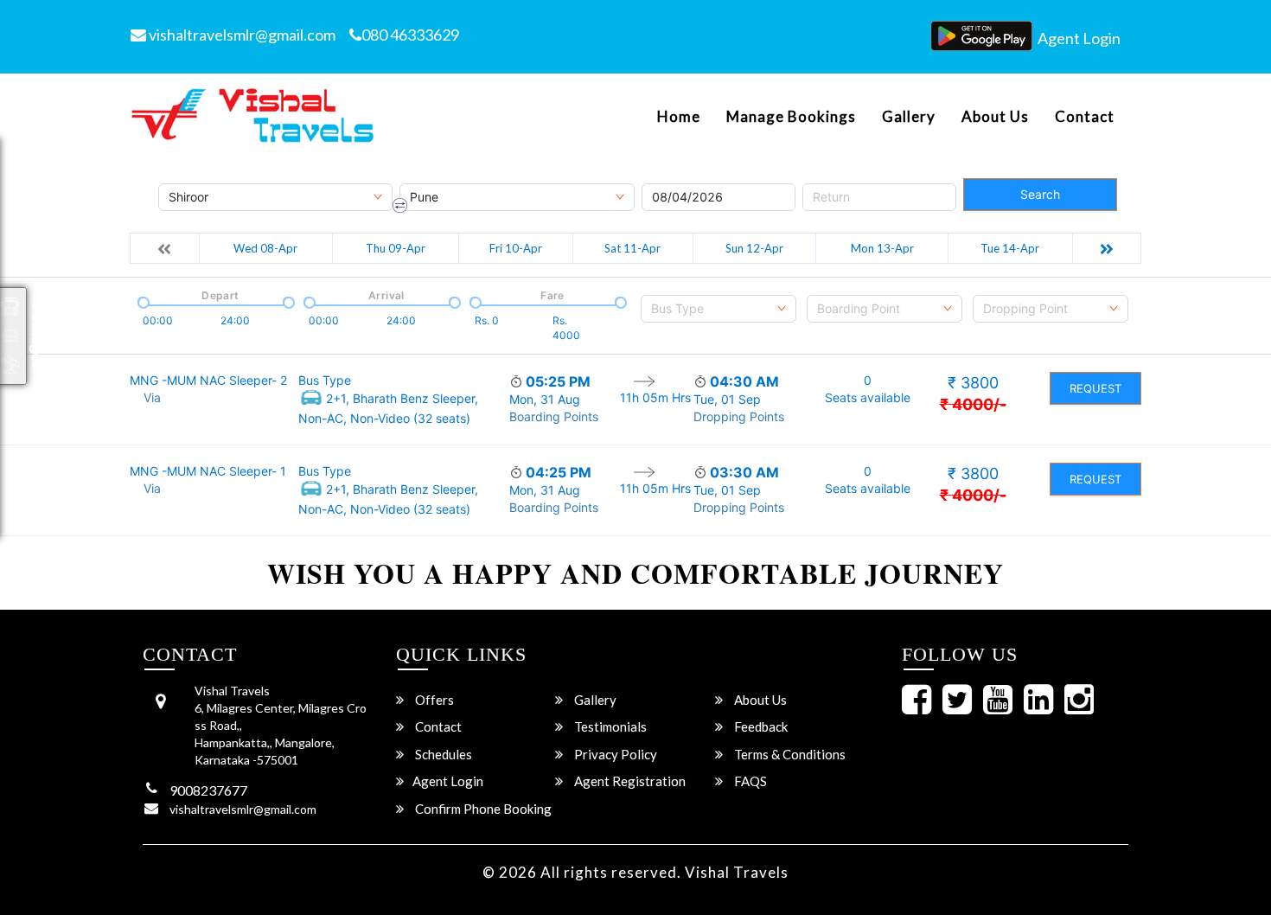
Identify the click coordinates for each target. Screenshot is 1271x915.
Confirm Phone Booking (482, 808)
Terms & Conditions (788, 754)
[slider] (141, 301)
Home (678, 116)
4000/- (973, 404)
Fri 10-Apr (515, 248)
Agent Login (1079, 38)
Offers (433, 699)
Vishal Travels (737, 872)
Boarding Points (553, 416)
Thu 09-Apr (395, 248)
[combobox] (718, 309)
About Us (995, 116)
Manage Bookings (791, 116)
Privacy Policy (614, 754)
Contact (1085, 116)
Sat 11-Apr (632, 248)
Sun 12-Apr (754, 248)
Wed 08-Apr (265, 248)
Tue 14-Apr (1009, 248)
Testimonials (609, 726)
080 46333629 (410, 34)
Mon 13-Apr (882, 248)
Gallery (909, 116)
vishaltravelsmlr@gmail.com (240, 34)
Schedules (442, 754)
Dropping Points (738, 416)
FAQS (749, 781)
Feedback (759, 726)
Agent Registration (629, 781)
